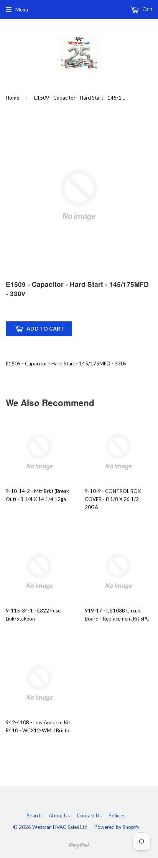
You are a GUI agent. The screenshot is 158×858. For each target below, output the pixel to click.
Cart (146, 9)
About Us (59, 815)
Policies (117, 815)
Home (12, 98)
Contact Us (89, 815)
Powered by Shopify (117, 827)
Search (34, 815)
